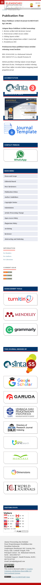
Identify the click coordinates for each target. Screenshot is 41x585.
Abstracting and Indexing (14, 239)
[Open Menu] (2, 2)
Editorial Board (10, 181)
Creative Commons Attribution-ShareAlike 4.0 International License (18, 571)
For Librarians (8, 259)
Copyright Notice (11, 202)
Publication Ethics (11, 192)
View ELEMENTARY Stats (20, 577)
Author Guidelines (11, 197)
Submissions (9, 208)
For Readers (7, 253)
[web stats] (7, 577)
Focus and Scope (11, 176)
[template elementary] (20, 135)
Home (4, 10)
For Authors (7, 256)
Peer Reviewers (10, 187)
